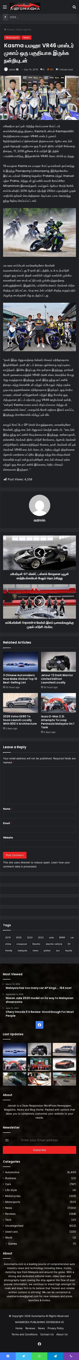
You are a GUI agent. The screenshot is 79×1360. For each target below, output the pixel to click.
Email (7, 823)
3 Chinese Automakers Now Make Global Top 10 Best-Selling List (20, 678)
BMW (62, 937)
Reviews (10, 1213)
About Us (62, 1334)
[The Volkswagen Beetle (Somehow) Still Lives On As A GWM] (39, 1079)
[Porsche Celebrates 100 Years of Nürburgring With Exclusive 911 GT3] (14, 1079)
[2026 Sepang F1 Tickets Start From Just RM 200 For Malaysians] (64, 1079)
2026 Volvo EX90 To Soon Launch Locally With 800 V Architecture (20, 720)
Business (10, 1178)
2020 (19, 937)
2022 (30, 937)
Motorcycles (13, 1196)
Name (7, 808)
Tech (8, 1219)
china (8, 943)
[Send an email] (17, 69)
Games (12, 1243)
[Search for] (74, 8)
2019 (8, 937)
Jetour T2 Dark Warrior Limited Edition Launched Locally (57, 678)
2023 (41, 937)
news (35, 950)
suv (58, 950)
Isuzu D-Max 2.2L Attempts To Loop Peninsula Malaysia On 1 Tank (57, 721)
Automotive (12, 1172)
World (8, 1237)
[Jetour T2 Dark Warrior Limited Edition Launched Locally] (58, 662)
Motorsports (23, 29)
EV (69, 943)
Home (10, 29)
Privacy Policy (56, 1328)
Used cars (11, 1231)
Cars (8, 1184)
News (26, 37)
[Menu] (5, 8)
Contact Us (47, 1334)
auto (51, 937)
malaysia (22, 950)
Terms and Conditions (25, 1334)
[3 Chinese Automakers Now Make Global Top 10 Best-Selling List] (20, 662)
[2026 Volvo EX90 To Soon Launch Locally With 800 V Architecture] (20, 703)
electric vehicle (54, 943)
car (72, 937)
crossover (21, 943)
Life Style (11, 1190)
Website (8, 837)
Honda (8, 950)
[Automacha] (25, 7)
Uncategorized (14, 1225)
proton (47, 950)
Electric (36, 943)
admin (12, 69)
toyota (68, 950)
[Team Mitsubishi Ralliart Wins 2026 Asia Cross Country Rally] (39, 1064)
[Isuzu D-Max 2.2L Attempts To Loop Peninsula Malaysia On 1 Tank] (58, 703)
